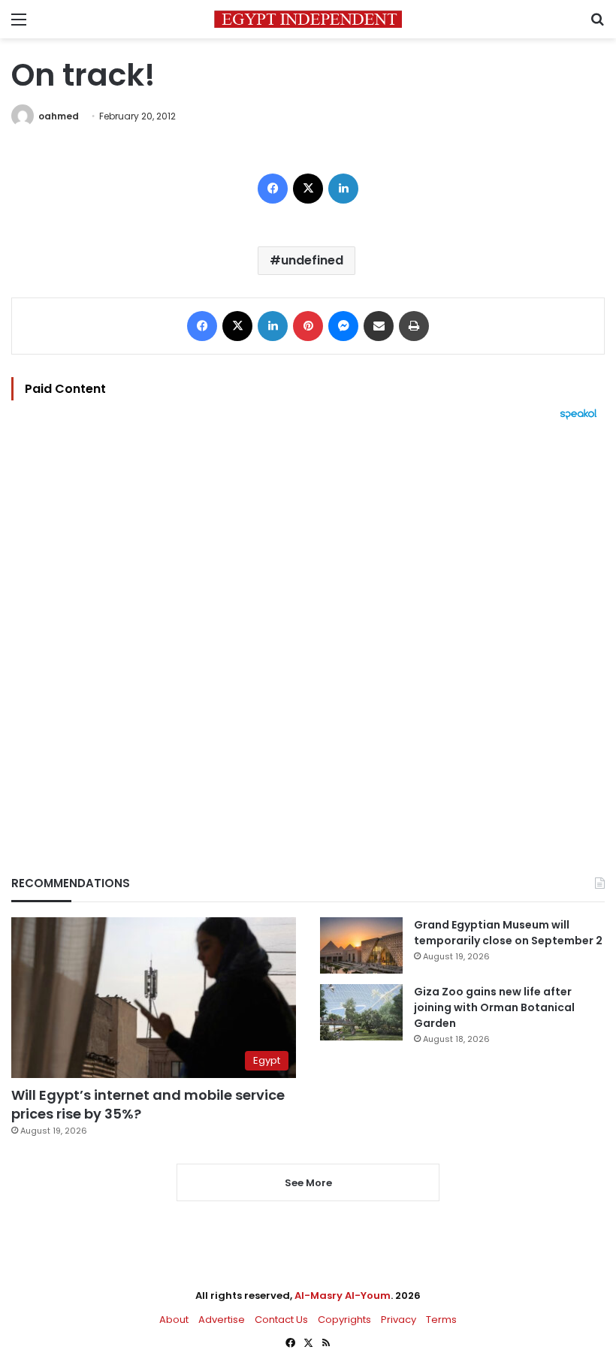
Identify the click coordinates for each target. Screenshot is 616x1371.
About (174, 1319)
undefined (312, 260)
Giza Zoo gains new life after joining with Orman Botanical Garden (494, 1007)
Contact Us (281, 1319)
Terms (441, 1319)
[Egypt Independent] (308, 19)
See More (308, 1183)
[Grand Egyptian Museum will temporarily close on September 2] (361, 945)
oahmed (58, 116)
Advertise (221, 1319)
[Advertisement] (308, 622)
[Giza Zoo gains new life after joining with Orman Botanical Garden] (361, 1012)
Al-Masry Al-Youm (342, 1295)
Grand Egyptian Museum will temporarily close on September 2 (508, 932)
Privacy (398, 1319)
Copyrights (344, 1319)
